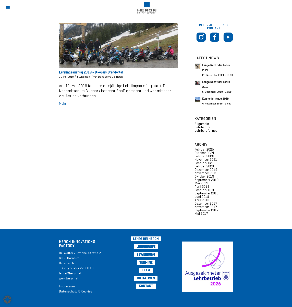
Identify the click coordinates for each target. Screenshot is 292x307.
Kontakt (146, 286)
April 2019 (202, 186)
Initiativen (146, 278)
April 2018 (202, 200)
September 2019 (206, 180)
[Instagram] (201, 41)
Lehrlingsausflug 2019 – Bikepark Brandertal (91, 72)
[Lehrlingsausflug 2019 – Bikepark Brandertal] (118, 45)
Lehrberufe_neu (206, 130)
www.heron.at (69, 278)
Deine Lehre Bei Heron (110, 76)
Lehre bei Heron (146, 239)
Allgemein (84, 76)
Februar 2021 (204, 163)
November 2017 (206, 207)
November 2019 (206, 173)
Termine (146, 262)
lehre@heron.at (70, 273)
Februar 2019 (204, 190)
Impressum (67, 286)
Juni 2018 (202, 197)
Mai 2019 (201, 183)
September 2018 (206, 193)
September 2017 (206, 210)
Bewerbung (146, 254)
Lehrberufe (202, 127)
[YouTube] (223, 42)
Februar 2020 (204, 166)
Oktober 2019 (204, 176)
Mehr (62, 103)
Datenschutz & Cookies (75, 291)
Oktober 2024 (204, 153)
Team (146, 270)
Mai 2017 (201, 213)
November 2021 (206, 159)
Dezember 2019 (206, 170)
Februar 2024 (204, 156)
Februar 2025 (204, 149)
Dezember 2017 (206, 203)
